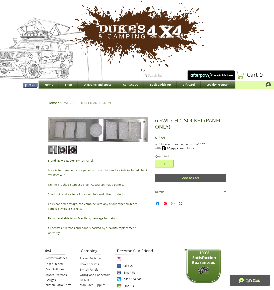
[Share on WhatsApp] (172, 203)
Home (52, 103)
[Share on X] (180, 203)
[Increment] (170, 163)
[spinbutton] (164, 163)
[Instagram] (119, 259)
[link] (251, 75)
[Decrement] (158, 163)
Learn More (186, 148)
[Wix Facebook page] (119, 266)
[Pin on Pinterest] (165, 203)
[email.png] (119, 273)
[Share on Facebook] (157, 203)
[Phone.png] (119, 279)
